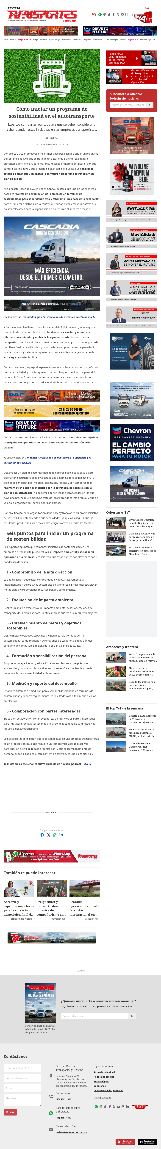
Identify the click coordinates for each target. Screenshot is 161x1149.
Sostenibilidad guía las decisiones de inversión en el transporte (57, 317)
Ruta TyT (87, 764)
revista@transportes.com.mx (71, 1132)
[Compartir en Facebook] (42, 835)
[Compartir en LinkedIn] (61, 835)
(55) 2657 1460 (63, 1117)
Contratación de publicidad (108, 1090)
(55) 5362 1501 (63, 1099)
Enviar (10, 1112)
